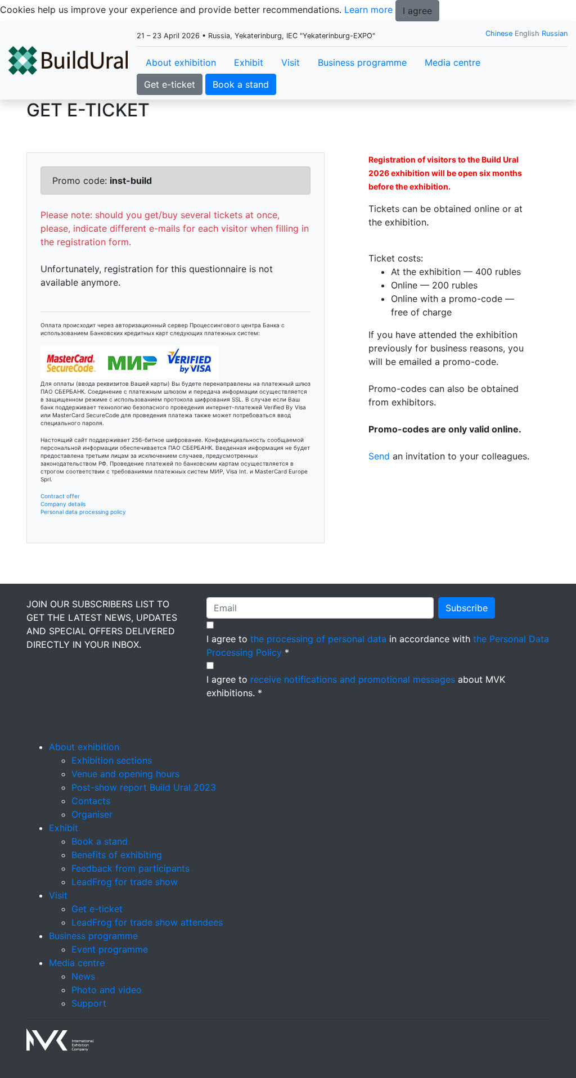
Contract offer (60, 496)
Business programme (362, 62)
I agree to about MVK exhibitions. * (355, 686)
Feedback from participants (130, 868)
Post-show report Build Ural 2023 (143, 787)
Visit (290, 62)
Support (88, 1003)
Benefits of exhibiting (116, 854)
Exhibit (248, 62)
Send (379, 456)
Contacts (90, 800)
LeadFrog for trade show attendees (147, 922)
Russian (555, 33)
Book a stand (241, 84)
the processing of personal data (318, 638)
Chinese (498, 33)
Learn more (368, 9)
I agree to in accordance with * (377, 645)
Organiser (91, 814)
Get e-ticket (169, 84)
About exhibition (181, 62)
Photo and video (106, 989)
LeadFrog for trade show (124, 881)
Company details (63, 503)
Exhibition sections (111, 760)
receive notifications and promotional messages (352, 679)
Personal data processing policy (83, 511)
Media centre (452, 62)
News (83, 976)
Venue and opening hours (125, 773)
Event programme (109, 949)
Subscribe (467, 608)
